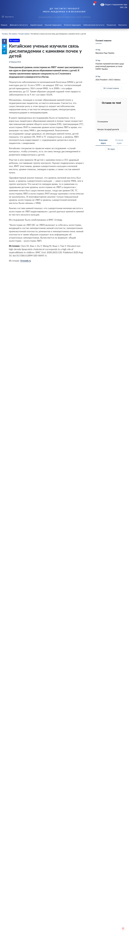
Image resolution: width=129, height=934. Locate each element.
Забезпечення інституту (93, 25)
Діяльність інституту (19, 25)
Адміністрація (36, 25)
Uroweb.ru (25, 260)
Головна (5, 34)
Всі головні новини (111, 88)
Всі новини (13, 34)
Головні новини (23, 34)
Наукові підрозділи (53, 25)
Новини (4, 25)
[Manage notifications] (123, 928)
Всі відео (111, 149)
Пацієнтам (111, 25)
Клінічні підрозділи (72, 25)
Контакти (122, 25)
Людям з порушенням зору (115, 4)
